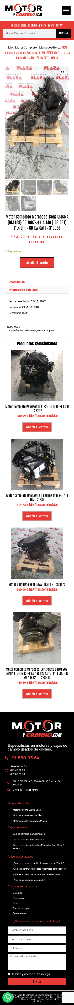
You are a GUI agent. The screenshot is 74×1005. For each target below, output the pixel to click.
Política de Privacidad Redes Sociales (35, 999)
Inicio (9, 47)
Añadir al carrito (37, 262)
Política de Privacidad (43, 997)
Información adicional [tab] (23, 289)
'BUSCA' (63, 33)
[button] (66, 10)
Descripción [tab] (17, 282)
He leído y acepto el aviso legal (31, 974)
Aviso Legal (59, 995)
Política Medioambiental (21, 997)
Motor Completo (26, 47)
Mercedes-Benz (49, 47)
